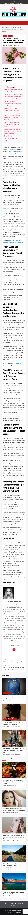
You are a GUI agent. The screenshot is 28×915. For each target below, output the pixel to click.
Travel (10, 693)
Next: (13, 667)
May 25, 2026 (17, 726)
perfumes (16, 151)
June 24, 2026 (13, 896)
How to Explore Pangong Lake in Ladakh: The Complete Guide (13, 893)
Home (5, 903)
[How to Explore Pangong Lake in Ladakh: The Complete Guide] (14, 881)
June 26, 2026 (17, 840)
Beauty (4, 744)
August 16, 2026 (13, 785)
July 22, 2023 (16, 45)
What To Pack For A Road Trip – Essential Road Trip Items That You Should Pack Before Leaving (13, 865)
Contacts (12, 3)
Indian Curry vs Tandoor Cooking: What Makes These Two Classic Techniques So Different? (13, 781)
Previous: (13, 661)
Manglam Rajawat (7, 869)
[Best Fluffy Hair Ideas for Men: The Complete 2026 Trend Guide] (14, 712)
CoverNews (10, 912)
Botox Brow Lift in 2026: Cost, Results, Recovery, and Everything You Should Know (14, 809)
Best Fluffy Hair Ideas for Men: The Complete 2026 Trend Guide (12, 723)
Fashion (5, 36)
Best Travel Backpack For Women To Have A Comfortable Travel (14, 698)
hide (15, 87)
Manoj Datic (6, 701)
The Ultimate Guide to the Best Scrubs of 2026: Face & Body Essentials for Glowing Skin (13, 837)
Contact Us (14, 905)
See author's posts (14, 645)
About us (7, 3)
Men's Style (14, 718)
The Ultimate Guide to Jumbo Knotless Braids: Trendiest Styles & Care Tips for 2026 (13, 750)
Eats (4, 776)
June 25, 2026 (15, 869)
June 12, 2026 (13, 701)
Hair (9, 718)
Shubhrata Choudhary (8, 726)
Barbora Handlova (8, 45)
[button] (3, 23)
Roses (4, 208)
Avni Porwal (6, 896)
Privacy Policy (19, 3)
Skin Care (10, 831)
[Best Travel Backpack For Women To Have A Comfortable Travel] (14, 686)
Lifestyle (10, 36)
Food (8, 776)
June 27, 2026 (17, 812)
